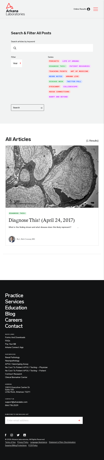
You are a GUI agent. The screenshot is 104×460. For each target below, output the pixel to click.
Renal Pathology (12, 357)
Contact (14, 325)
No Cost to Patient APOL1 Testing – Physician (26, 367)
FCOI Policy (33, 445)
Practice (14, 295)
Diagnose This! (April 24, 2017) (42, 220)
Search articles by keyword (23, 41)
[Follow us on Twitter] (18, 435)
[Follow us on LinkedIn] (24, 435)
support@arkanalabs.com (16, 402)
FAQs (7, 341)
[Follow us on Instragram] (11, 435)
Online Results (80, 9)
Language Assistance (38, 442)
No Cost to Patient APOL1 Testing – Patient (25, 371)
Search (16, 107)
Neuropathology (12, 361)
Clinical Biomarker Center (16, 377)
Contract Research (13, 374)
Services (14, 301)
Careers (13, 319)
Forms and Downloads (15, 337)
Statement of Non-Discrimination (62, 442)
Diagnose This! (17, 213)
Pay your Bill (10, 344)
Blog (10, 313)
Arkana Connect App (14, 347)
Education (16, 307)
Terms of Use (10, 442)
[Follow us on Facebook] (5, 435)
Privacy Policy (22, 442)
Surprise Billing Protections (16, 445)
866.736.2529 (11, 405)
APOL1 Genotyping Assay (16, 364)
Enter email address (18, 420)
